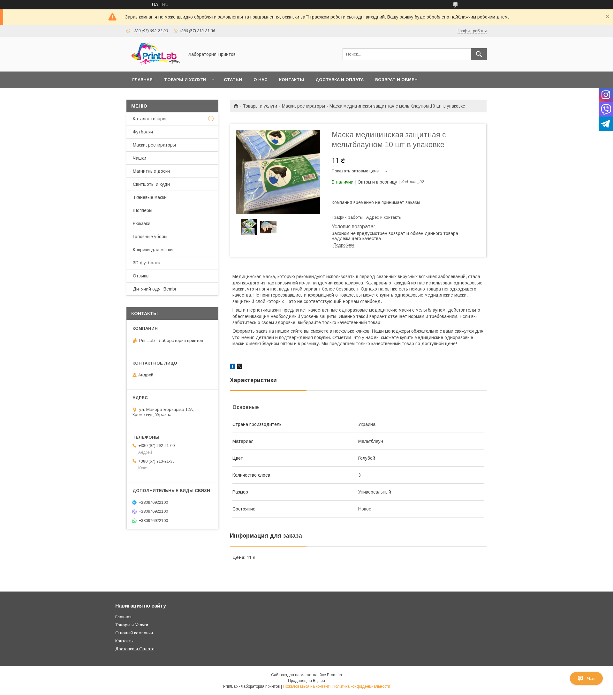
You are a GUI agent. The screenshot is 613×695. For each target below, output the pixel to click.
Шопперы (142, 210)
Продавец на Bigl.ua (306, 680)
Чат (591, 678)
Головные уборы (150, 236)
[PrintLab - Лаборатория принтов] (153, 63)
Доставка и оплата (339, 79)
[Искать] (479, 54)
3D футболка (146, 262)
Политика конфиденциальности (361, 686)
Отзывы (141, 275)
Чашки (139, 158)
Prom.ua (334, 675)
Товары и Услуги (131, 625)
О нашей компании (134, 633)
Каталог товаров (150, 118)
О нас (261, 79)
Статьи (233, 79)
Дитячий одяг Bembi (154, 288)
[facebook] (232, 367)
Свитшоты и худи (151, 184)
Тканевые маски (150, 197)
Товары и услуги (185, 79)
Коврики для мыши (153, 249)
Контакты (291, 79)
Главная (142, 79)
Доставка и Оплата (135, 648)
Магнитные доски (151, 171)
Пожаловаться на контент (306, 686)
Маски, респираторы (303, 106)
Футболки (143, 131)
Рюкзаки (141, 223)
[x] (239, 367)
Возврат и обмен (396, 79)
